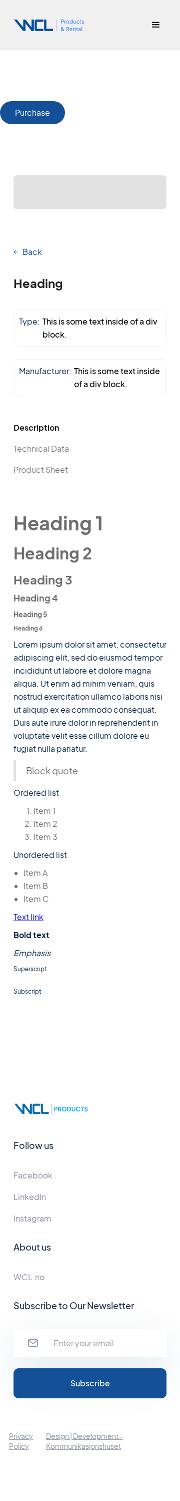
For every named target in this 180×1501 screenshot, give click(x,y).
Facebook (33, 1175)
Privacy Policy (21, 1440)
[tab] (52, 427)
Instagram (33, 1218)
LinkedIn (30, 1196)
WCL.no (29, 1277)
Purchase (32, 112)
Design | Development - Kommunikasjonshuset (84, 1440)
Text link (29, 917)
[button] (156, 25)
